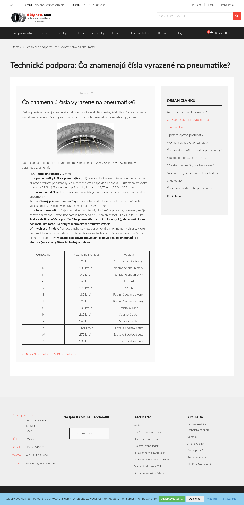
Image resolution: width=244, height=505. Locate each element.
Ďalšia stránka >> (64, 354)
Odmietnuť (195, 499)
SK (12, 5)
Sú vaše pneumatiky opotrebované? (190, 165)
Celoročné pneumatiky (89, 33)
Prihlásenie (227, 5)
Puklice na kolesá (139, 33)
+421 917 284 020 (88, 5)
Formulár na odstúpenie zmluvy (152, 459)
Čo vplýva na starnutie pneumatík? (189, 188)
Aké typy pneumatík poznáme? (187, 112)
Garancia (192, 437)
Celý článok (175, 196)
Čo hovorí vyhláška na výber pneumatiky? (194, 150)
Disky (116, 33)
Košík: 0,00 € (221, 33)
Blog (179, 33)
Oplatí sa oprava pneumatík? (186, 135)
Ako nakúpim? (195, 443)
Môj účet (195, 5)
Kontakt (163, 33)
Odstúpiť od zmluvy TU (147, 466)
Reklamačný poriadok (146, 446)
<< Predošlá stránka (35, 354)
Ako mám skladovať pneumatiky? (188, 142)
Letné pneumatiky (22, 33)
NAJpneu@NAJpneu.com (44, 5)
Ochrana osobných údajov (149, 473)
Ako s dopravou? (197, 457)
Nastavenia (229, 499)
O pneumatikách (198, 424)
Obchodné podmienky (147, 439)
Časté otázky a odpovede (148, 432)
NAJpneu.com (84, 433)
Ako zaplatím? (195, 450)
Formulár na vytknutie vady (149, 453)
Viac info (212, 499)
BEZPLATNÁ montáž (199, 464)
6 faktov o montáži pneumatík (186, 157)
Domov (16, 47)
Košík (211, 5)
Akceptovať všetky (172, 499)
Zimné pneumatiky (54, 33)
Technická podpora (198, 430)
